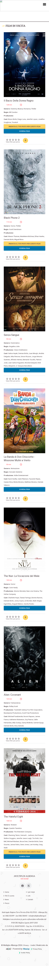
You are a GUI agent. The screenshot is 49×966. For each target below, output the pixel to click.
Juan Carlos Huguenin (16, 363)
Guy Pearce (29, 719)
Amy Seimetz (19, 726)
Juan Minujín (33, 353)
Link (29, 896)
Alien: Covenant (12, 694)
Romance (27, 109)
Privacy (26, 945)
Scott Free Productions (30, 713)
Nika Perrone (15, 356)
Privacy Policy (37, 949)
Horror (13, 226)
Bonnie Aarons (37, 598)
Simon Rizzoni (26, 356)
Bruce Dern (24, 841)
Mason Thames (13, 236)
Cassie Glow (8, 482)
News (7, 899)
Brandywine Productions (12, 713)
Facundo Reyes (34, 479)
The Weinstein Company (23, 832)
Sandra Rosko (29, 604)
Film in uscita (9, 896)
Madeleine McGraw (27, 236)
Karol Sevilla (12, 479)
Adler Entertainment (21, 475)
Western (14, 825)
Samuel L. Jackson (27, 835)
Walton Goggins (10, 838)
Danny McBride (27, 723)
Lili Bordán (28, 601)
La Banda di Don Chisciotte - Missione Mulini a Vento (19, 458)
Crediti (32, 945)
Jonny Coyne (19, 601)
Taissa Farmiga (25, 598)
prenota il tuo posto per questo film (24, 126)
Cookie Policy (25, 953)
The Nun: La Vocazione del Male (21, 575)
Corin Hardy (13, 588)
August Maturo (17, 604)
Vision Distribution (20, 350)
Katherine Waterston (17, 719)
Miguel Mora (18, 239)
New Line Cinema (32, 591)
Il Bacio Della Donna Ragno (19, 100)
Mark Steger (37, 601)
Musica (20, 109)
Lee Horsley (34, 844)
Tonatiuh (15, 122)
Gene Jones (24, 844)
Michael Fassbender (15, 716)
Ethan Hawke (39, 236)
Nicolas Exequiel (31, 363)
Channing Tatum (14, 835)
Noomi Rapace (28, 716)
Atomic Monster (20, 591)
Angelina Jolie (14, 346)
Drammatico (15, 343)
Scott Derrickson (15, 229)
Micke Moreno (18, 482)
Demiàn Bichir (33, 841)
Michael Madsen (13, 841)
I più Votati (31, 892)
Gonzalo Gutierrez (15, 472)
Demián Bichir (9, 239)
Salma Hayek (13, 353)
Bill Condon (13, 112)
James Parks (14, 844)
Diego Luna (21, 119)
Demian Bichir (23, 353)
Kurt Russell (39, 835)
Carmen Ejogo (38, 723)
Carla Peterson (23, 479)
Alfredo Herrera (16, 360)
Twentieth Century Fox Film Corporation (28, 710)
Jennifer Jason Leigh (24, 838)
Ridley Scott (13, 706)
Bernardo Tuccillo (29, 360)
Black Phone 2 (12, 217)
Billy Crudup (16, 723)
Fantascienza (15, 703)
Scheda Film (24, 131)
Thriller (33, 109)
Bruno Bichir (12, 119)
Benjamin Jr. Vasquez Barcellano (20, 366)
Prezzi (7, 903)
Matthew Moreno (31, 482)
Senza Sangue (11, 334)
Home (7, 892)
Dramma (14, 109)
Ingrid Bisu (7, 604)
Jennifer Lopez (32, 119)
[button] (44, 4)
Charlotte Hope (13, 598)
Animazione (15, 468)
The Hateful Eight (13, 816)
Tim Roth (35, 838)
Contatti (30, 899)
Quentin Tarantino (15, 828)
